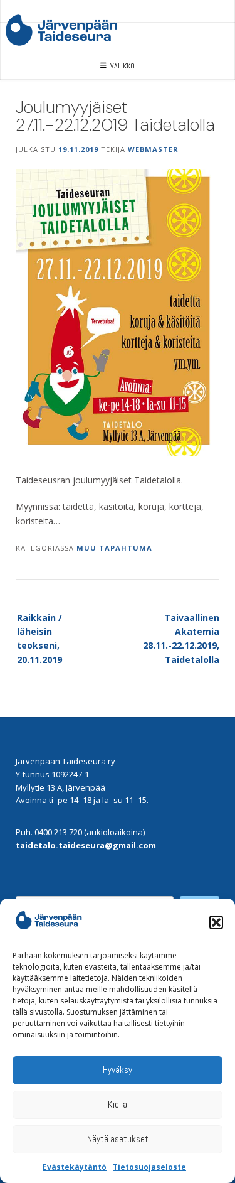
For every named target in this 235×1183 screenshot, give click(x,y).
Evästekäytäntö (75, 1167)
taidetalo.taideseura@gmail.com (86, 845)
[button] (216, 922)
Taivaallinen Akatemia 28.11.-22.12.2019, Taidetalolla (181, 639)
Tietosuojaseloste (149, 1167)
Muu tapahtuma (114, 548)
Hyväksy (117, 1070)
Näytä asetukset (118, 1139)
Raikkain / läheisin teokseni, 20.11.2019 (39, 639)
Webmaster (153, 149)
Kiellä (117, 1104)
